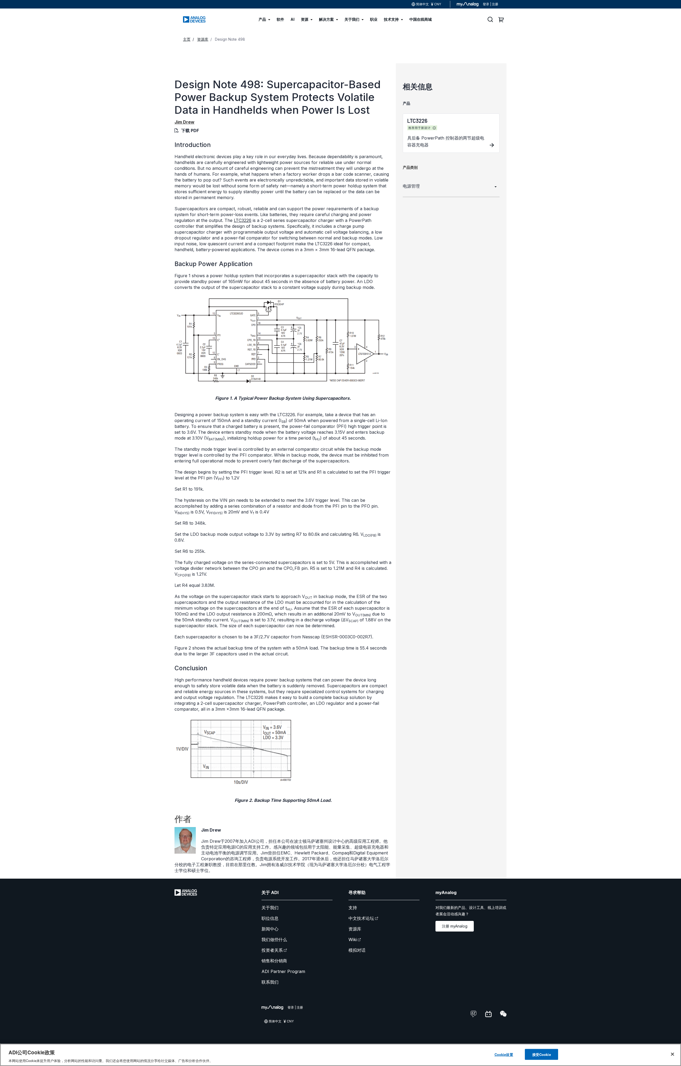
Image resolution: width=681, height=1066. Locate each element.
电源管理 (411, 186)
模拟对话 (357, 950)
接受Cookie (541, 1054)
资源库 (354, 929)
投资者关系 (272, 950)
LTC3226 (242, 220)
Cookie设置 (504, 1054)
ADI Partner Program (283, 971)
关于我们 (270, 907)
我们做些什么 (274, 939)
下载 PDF (190, 130)
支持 (352, 907)
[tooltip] (434, 128)
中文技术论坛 (361, 918)
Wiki (352, 939)
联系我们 (270, 982)
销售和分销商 (274, 960)
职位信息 (270, 918)
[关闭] (672, 1054)
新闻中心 (270, 929)
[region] (340, 1055)
